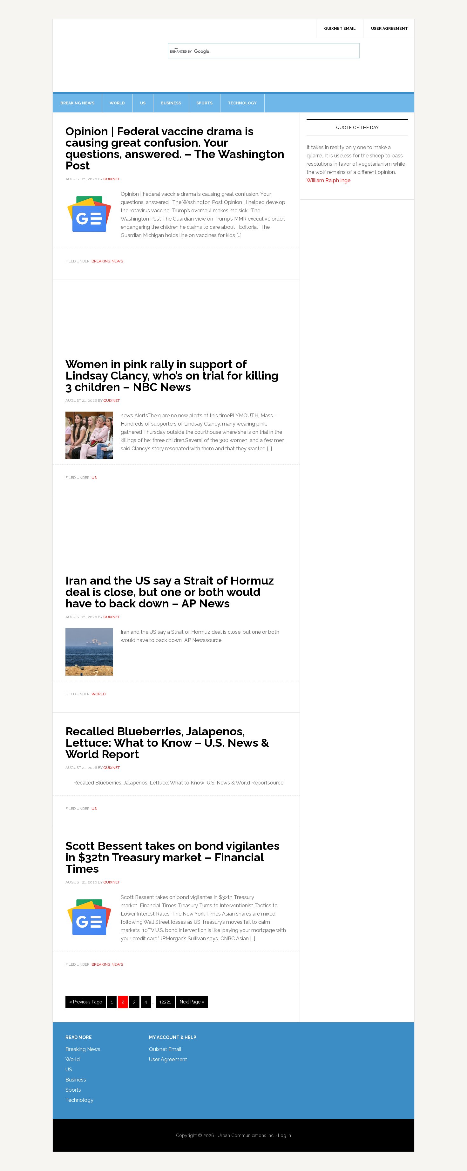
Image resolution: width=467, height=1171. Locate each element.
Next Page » (191, 1003)
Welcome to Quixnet (106, 37)
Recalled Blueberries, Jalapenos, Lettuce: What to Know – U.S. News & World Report (167, 742)
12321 (165, 1001)
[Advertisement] (176, 312)
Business (75, 1080)
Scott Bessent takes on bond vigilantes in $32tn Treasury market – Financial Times (172, 857)
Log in (284, 1135)
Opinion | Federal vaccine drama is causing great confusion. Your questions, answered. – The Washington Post (174, 148)
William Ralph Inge (328, 180)
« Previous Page (85, 1003)
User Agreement (168, 1059)
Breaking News (107, 261)
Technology (79, 1100)
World (98, 694)
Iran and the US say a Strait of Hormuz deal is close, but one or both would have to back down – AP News (169, 592)
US (94, 477)
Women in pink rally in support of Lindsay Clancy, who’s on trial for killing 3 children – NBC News (172, 375)
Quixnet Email (165, 1049)
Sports (73, 1090)
